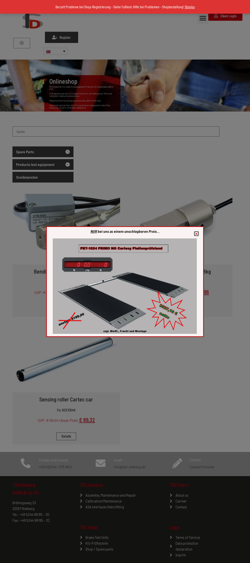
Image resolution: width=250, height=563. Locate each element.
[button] (196, 233)
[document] (125, 281)
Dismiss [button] (190, 6)
